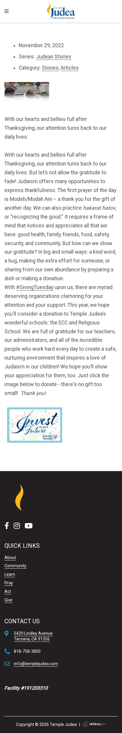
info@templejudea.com (36, 663)
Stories (50, 68)
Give (8, 600)
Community (15, 565)
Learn (9, 574)
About (10, 557)
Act (7, 591)
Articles (70, 68)
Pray (8, 583)
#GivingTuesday (34, 287)
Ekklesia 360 (94, 724)
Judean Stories (53, 57)
